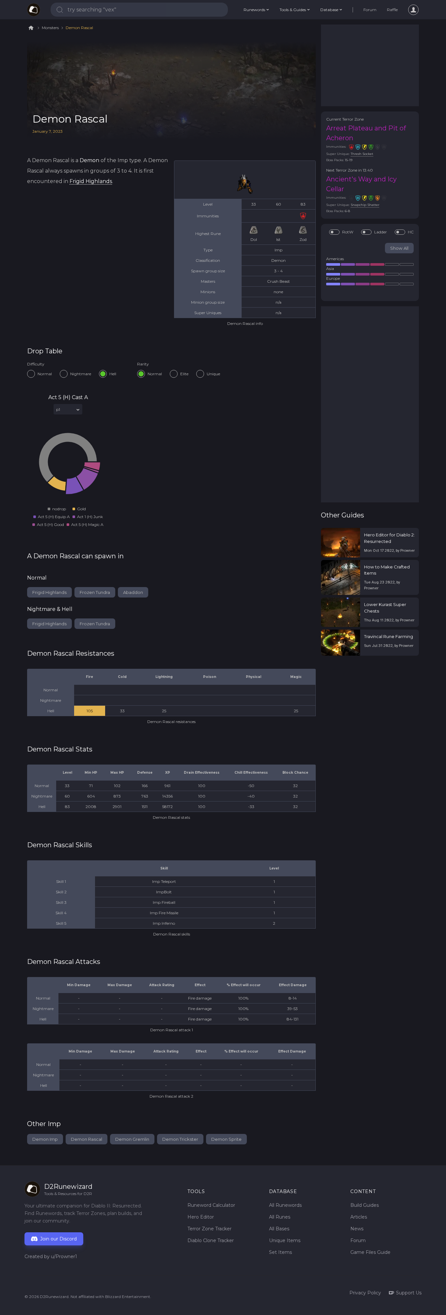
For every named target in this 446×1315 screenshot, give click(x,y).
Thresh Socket (362, 154)
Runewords (254, 9)
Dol (253, 239)
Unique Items (284, 1240)
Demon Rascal (79, 27)
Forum (369, 9)
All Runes (279, 1217)
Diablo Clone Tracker (210, 1240)
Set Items (280, 1252)
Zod (303, 239)
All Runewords (285, 1205)
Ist (278, 239)
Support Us (409, 1293)
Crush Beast (278, 281)
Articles (358, 1217)
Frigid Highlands (91, 181)
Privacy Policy (365, 1293)
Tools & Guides (292, 9)
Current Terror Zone (345, 119)
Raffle (392, 9)
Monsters (50, 27)
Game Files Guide (370, 1252)
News (356, 1229)
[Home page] (33, 9)
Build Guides (364, 1205)
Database (329, 9)
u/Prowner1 (64, 1256)
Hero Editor (200, 1217)
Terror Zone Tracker (209, 1229)
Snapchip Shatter (365, 205)
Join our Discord (58, 1239)
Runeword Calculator (211, 1205)
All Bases (279, 1229)
